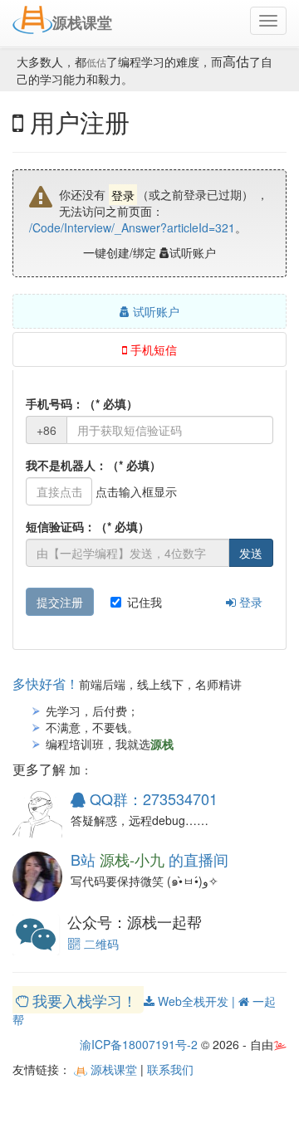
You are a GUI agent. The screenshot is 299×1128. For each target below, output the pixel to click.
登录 (249, 601)
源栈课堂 (112, 1069)
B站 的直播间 (149, 859)
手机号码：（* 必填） (82, 403)
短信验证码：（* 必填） (88, 526)
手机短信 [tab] (152, 349)
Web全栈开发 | (196, 1001)
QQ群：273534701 (152, 798)
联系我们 (170, 1069)
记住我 (144, 601)
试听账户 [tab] (154, 311)
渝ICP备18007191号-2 (139, 1044)
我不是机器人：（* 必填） (93, 465)
